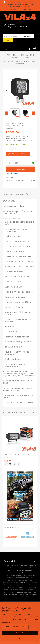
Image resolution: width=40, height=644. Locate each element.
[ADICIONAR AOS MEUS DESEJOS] (10, 464)
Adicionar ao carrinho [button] (6, 464)
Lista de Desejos (26, 10)
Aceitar (20, 638)
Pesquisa (8, 40)
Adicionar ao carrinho (19, 154)
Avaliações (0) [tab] (22, 194)
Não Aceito (20, 633)
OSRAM (17, 180)
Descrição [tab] (7, 194)
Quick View (18, 464)
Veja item (14, 464)
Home (10, 62)
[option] (14, 113)
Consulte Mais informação (15, 627)
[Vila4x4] (5, 62)
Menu (6, 49)
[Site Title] (20, 17)
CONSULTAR (21, 169)
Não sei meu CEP (12, 173)
